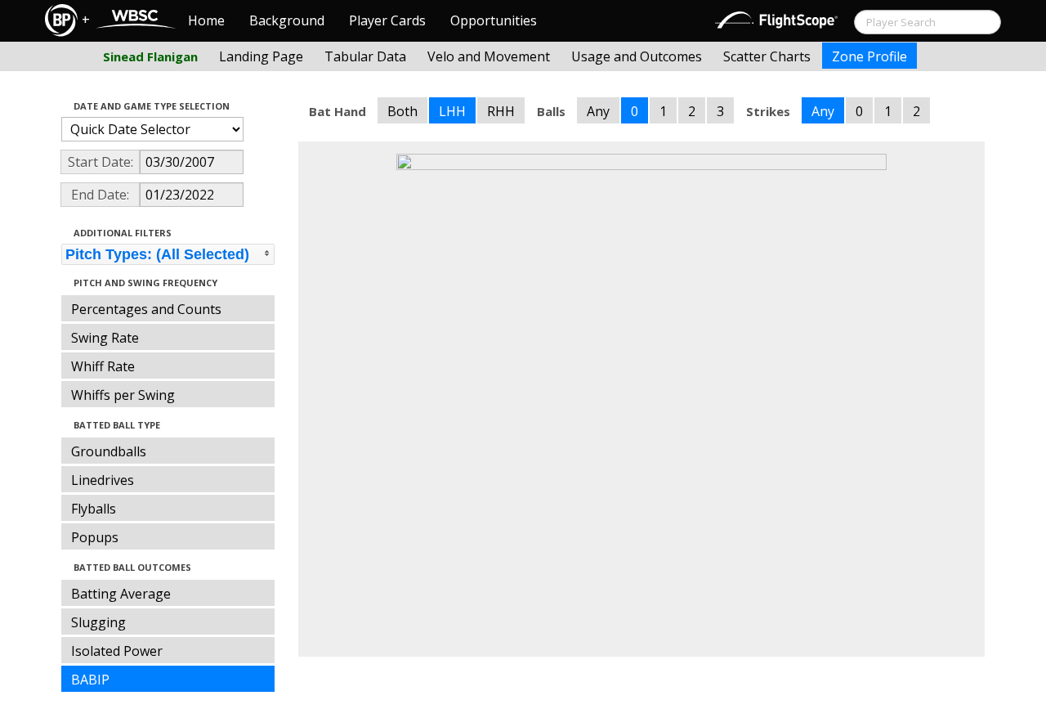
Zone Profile (869, 56)
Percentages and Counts (146, 309)
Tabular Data (365, 56)
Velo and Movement (488, 56)
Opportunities (493, 20)
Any (598, 111)
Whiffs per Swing (123, 395)
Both (402, 111)
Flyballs (93, 509)
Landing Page (261, 56)
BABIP (90, 680)
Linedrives (102, 480)
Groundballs (108, 451)
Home (206, 20)
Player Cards (387, 20)
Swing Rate (105, 338)
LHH (452, 111)
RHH (501, 111)
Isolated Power (117, 651)
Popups (94, 537)
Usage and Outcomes (636, 56)
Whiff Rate (103, 366)
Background (286, 20)
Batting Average (121, 594)
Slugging (98, 622)
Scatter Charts (767, 56)
